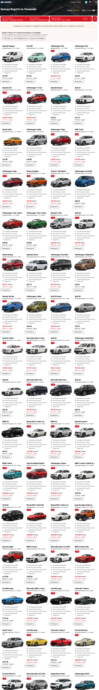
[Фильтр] (94, 19)
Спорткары (6, 38)
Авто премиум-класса (20, 38)
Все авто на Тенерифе (37, 38)
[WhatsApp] (86, 2)
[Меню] (96, 2)
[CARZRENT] (7, 2)
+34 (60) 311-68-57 (75, 2)
